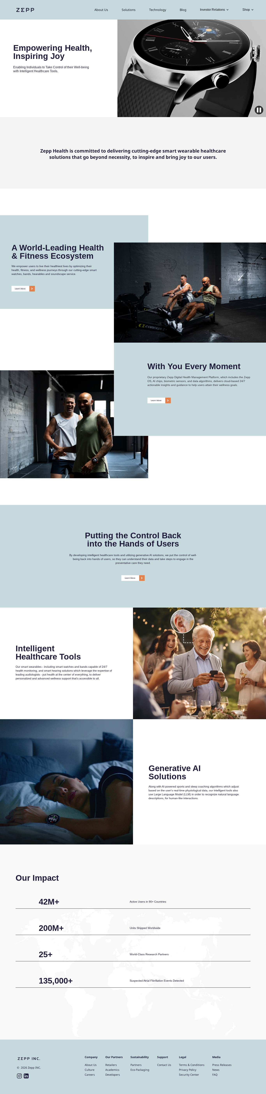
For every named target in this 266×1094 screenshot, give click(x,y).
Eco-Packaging (139, 1070)
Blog (183, 10)
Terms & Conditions (191, 1065)
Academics (112, 1070)
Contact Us (164, 1065)
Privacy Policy (187, 1070)
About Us (101, 10)
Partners (136, 1065)
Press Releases (222, 1065)
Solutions (129, 10)
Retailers (111, 1065)
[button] (214, 10)
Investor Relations (212, 9)
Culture (89, 1070)
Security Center (189, 1074)
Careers (90, 1074)
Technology (157, 10)
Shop (246, 9)
